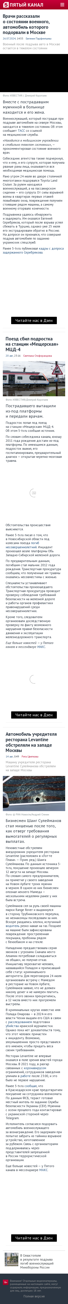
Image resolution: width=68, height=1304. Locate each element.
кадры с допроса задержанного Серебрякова (33, 250)
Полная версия (34, 1296)
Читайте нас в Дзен (34, 320)
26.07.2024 (9, 38)
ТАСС (21, 131)
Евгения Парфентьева (38, 38)
